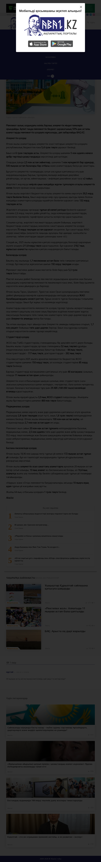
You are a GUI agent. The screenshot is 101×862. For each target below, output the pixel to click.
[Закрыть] (81, 7)
